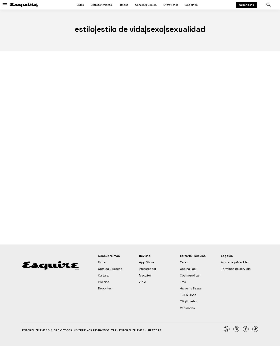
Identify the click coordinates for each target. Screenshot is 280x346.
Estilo (80, 4)
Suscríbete (246, 4)
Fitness (123, 4)
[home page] (24, 5)
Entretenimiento (101, 4)
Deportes (191, 4)
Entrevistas (170, 4)
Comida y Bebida (146, 4)
